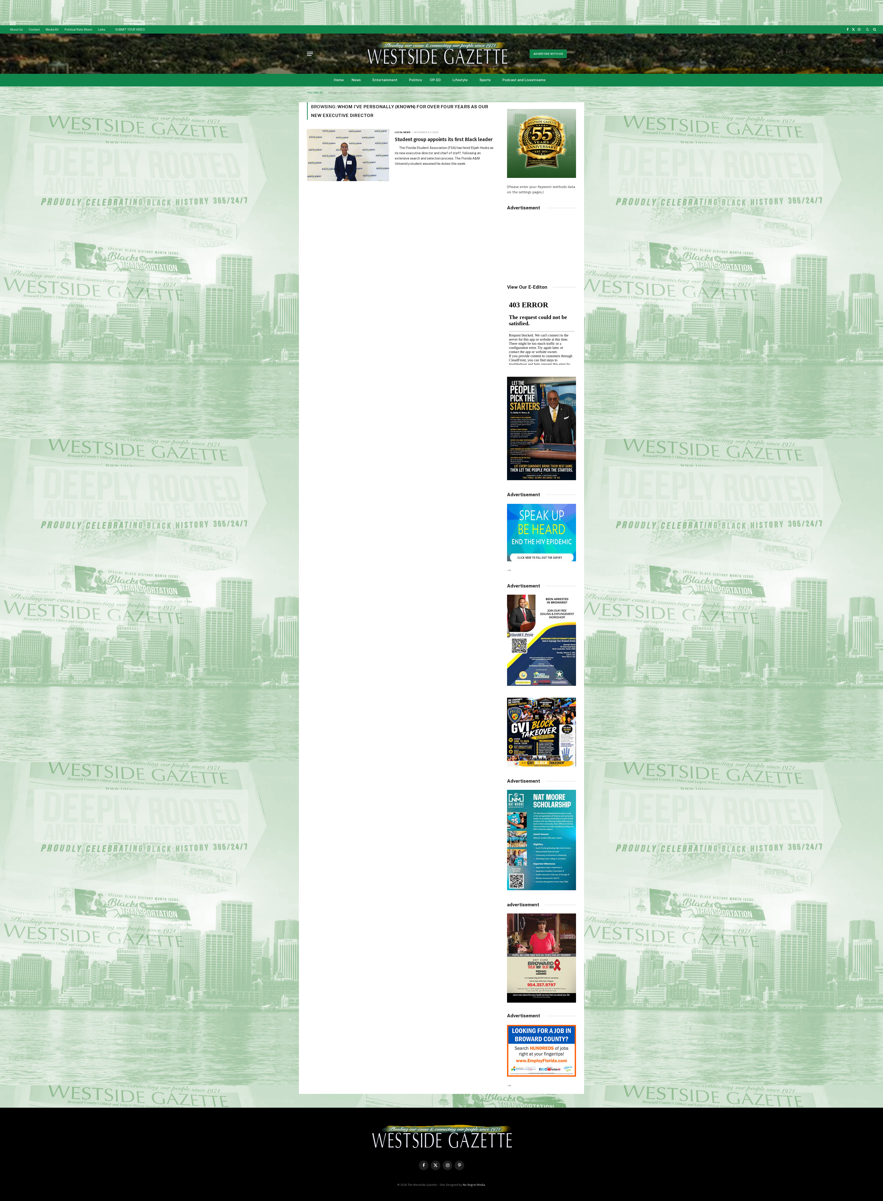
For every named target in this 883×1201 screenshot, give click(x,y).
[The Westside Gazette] (437, 53)
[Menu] (310, 53)
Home (339, 80)
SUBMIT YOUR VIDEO (130, 29)
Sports (485, 80)
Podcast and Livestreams (523, 80)
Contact (34, 29)
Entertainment (385, 80)
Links (101, 29)
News (356, 80)
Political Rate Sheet (78, 29)
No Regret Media (474, 1185)
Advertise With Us (548, 53)
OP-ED (435, 80)
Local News (402, 132)
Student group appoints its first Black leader (444, 140)
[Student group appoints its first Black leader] (348, 155)
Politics (415, 80)
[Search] (874, 29)
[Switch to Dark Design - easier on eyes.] (867, 29)
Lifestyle (460, 80)
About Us (16, 29)
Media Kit (52, 29)
